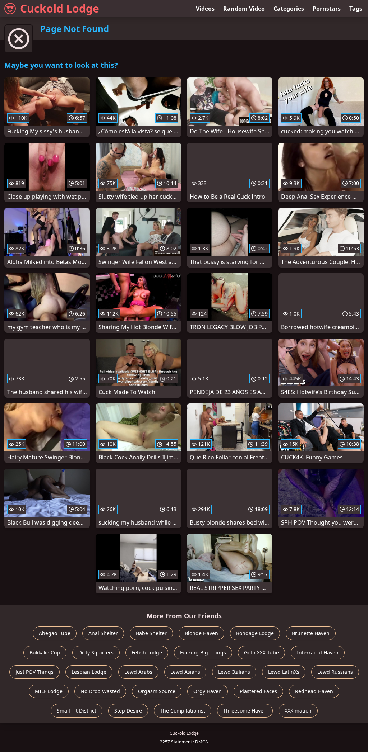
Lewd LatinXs (283, 671)
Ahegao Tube (54, 633)
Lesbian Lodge (89, 671)
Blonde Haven (201, 633)
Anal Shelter (103, 633)
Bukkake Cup (44, 652)
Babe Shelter (151, 633)
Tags (355, 9)
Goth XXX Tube (261, 652)
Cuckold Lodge (59, 8)
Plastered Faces (258, 691)
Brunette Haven (311, 633)
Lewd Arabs (138, 671)
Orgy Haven (207, 691)
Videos (205, 9)
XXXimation (298, 710)
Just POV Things (34, 671)
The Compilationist (182, 710)
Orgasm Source (156, 691)
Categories (288, 9)
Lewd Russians (335, 671)
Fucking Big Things (203, 652)
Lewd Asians (185, 671)
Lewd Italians (234, 671)
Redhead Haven (314, 691)
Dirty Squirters (96, 652)
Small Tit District (76, 710)
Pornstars (327, 9)
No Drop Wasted (100, 691)
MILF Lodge (49, 691)
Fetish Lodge (147, 652)
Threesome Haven (245, 710)
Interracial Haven (318, 652)
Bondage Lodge (255, 633)
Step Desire (128, 710)
